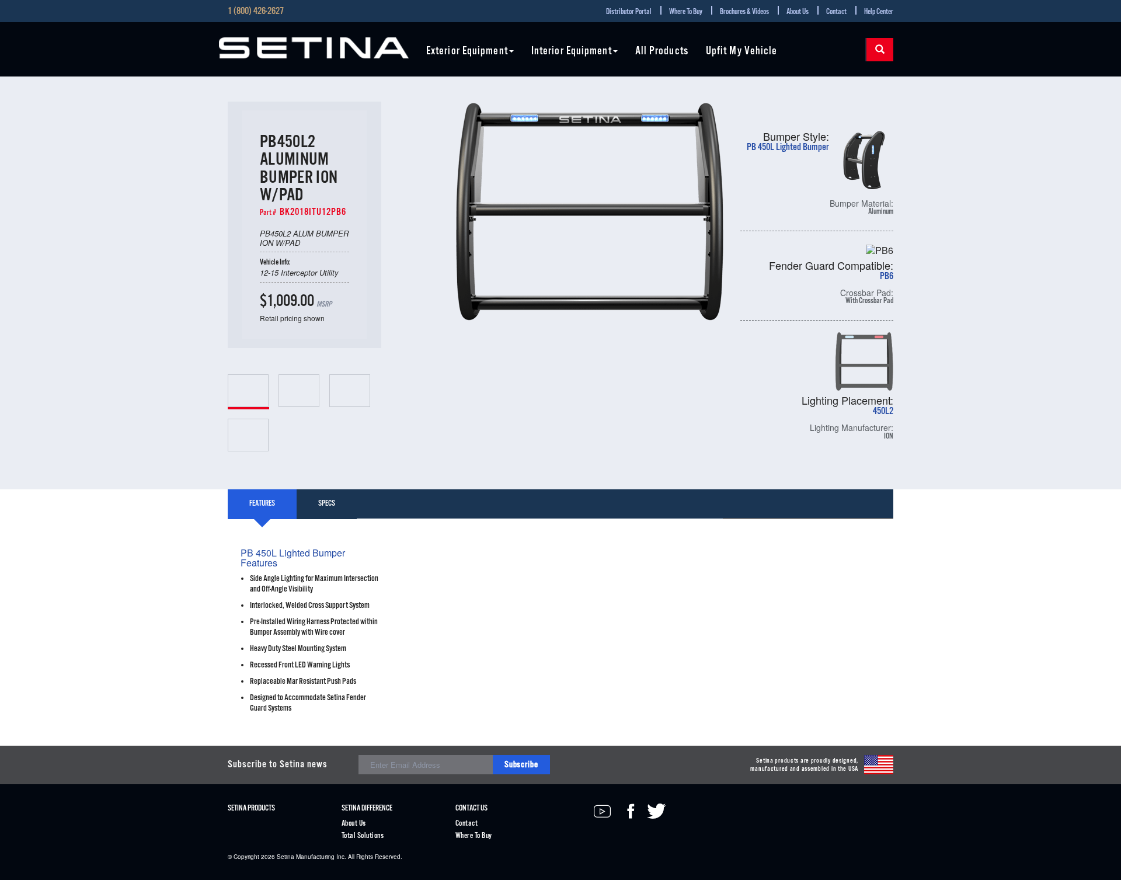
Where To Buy (685, 12)
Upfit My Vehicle (742, 51)
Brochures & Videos (744, 12)
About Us (797, 12)
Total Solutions (363, 836)
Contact (836, 12)
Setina (285, 857)
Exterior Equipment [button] (467, 51)
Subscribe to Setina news (278, 765)
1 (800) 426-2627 (256, 11)
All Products (661, 51)
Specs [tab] (326, 504)
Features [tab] (262, 504)
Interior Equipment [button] (571, 51)
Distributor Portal (629, 12)
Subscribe (521, 764)
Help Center (878, 12)
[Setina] (314, 48)
